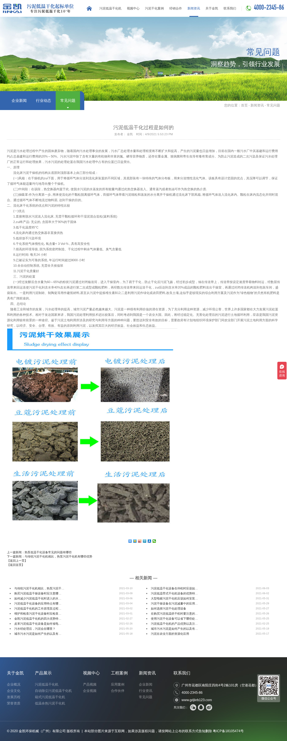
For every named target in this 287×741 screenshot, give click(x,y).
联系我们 (230, 8)
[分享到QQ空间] (135, 541)
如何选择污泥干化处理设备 (168, 608)
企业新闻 (19, 100)
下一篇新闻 (49, 556)
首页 (244, 105)
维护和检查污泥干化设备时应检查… (37, 613)
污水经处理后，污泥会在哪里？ (34, 628)
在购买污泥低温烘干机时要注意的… (174, 613)
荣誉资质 (13, 703)
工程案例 (119, 673)
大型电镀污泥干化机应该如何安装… (174, 598)
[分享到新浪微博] (140, 541)
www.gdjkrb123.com (197, 700)
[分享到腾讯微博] (144, 541)
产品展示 (43, 673)
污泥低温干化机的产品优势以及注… (174, 623)
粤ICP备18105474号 (228, 731)
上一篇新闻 (39, 552)
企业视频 (89, 690)
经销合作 (175, 8)
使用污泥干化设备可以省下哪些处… (174, 618)
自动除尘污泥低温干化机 (53, 690)
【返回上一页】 (17, 560)
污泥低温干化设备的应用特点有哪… (37, 603)
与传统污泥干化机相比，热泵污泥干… (39, 588)
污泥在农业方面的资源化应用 (170, 633)
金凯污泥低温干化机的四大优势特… (37, 618)
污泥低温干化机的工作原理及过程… (37, 608)
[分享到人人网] (149, 541)
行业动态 (43, 100)
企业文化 (13, 690)
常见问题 (67, 100)
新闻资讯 (193, 8)
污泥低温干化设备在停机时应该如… (174, 588)
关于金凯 (211, 8)
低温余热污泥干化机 (50, 703)
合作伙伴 (117, 690)
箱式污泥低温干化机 (50, 697)
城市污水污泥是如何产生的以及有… (174, 628)
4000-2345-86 (269, 8)
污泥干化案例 (154, 8)
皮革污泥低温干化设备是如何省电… (37, 623)
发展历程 (13, 697)
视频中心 (133, 8)
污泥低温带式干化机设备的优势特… (174, 593)
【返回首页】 (16, 565)
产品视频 (89, 684)
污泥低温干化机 (110, 8)
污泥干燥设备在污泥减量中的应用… (174, 603)
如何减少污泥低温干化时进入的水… (37, 598)
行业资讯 (145, 690)
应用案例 (117, 684)
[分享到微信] (154, 541)
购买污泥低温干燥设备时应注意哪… (37, 593)
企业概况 (13, 684)
